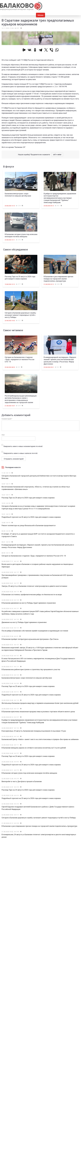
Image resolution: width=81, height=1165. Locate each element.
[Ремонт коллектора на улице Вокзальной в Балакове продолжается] (11, 522)
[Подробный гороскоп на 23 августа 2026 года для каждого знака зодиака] (20, 795)
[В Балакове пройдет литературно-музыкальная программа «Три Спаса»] (19, 636)
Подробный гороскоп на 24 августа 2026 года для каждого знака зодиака (31, 764)
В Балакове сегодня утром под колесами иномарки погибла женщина (21, 235)
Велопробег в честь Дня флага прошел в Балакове (22, 781)
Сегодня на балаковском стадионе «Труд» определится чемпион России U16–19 (19, 359)
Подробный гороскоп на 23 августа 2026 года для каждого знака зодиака (31, 798)
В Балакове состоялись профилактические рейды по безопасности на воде (32, 594)
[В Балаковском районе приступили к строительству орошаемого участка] (20, 666)
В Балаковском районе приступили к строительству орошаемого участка (31, 669)
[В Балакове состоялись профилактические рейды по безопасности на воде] (20, 591)
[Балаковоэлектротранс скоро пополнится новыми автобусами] (21, 181)
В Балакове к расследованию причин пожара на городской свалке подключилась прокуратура (58, 278)
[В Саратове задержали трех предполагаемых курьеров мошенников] (20, 28)
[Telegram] (40, 49)
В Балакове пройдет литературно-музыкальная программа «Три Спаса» (30, 639)
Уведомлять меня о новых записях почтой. (20, 453)
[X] (46, 49)
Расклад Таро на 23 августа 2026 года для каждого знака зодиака (28, 790)
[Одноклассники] (35, 49)
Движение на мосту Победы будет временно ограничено (24, 622)
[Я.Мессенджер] (24, 49)
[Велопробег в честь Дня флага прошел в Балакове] (20, 778)
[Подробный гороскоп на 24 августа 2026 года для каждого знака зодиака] (20, 761)
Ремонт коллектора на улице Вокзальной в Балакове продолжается (28, 525)
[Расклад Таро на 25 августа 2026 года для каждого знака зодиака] (20, 683)
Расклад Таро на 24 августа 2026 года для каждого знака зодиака (28, 756)
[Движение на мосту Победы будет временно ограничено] (20, 619)
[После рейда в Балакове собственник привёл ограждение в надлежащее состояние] (20, 627)
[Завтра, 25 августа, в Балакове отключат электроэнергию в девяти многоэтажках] (20, 583)
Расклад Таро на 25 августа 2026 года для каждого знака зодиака (28, 686)
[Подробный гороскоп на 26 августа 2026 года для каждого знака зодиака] (11, 514)
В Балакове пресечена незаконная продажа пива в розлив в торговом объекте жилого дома (38, 711)
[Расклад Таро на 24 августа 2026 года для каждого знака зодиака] (20, 753)
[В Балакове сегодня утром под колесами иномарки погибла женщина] (21, 222)
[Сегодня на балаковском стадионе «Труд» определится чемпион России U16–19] (21, 345)
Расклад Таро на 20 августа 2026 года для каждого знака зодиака (20, 277)
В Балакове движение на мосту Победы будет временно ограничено (29, 603)
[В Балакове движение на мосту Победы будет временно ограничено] (20, 600)
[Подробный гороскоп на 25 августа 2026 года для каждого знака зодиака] (20, 691)
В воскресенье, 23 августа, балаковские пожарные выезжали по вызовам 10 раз (34, 731)
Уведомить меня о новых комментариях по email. (23, 446)
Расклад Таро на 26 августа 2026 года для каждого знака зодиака (28, 498)
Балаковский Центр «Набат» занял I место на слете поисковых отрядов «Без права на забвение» (40, 739)
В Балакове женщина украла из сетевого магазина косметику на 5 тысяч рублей (34, 748)
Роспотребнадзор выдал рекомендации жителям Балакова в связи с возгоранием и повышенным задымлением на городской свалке (21, 399)
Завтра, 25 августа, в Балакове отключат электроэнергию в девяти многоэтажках (34, 586)
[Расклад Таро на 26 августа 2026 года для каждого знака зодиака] (11, 494)
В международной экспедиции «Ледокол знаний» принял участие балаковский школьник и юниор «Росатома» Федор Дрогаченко (60, 360)
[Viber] (51, 49)
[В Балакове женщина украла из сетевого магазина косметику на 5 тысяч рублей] (20, 745)
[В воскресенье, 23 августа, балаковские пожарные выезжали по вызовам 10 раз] (20, 728)
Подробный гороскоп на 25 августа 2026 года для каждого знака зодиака (31, 695)
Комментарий (7, 419)
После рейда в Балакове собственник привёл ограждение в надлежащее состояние (35, 631)
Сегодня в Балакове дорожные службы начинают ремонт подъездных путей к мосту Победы (20, 315)
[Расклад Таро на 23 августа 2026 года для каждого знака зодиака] (20, 787)
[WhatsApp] (56, 49)
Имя (3, 435)
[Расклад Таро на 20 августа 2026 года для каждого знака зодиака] (21, 264)
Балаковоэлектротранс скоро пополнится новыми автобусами (18, 194)
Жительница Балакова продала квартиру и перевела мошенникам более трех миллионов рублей (40, 703)
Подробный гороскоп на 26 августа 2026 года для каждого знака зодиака (31, 517)
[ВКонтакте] (29, 49)
